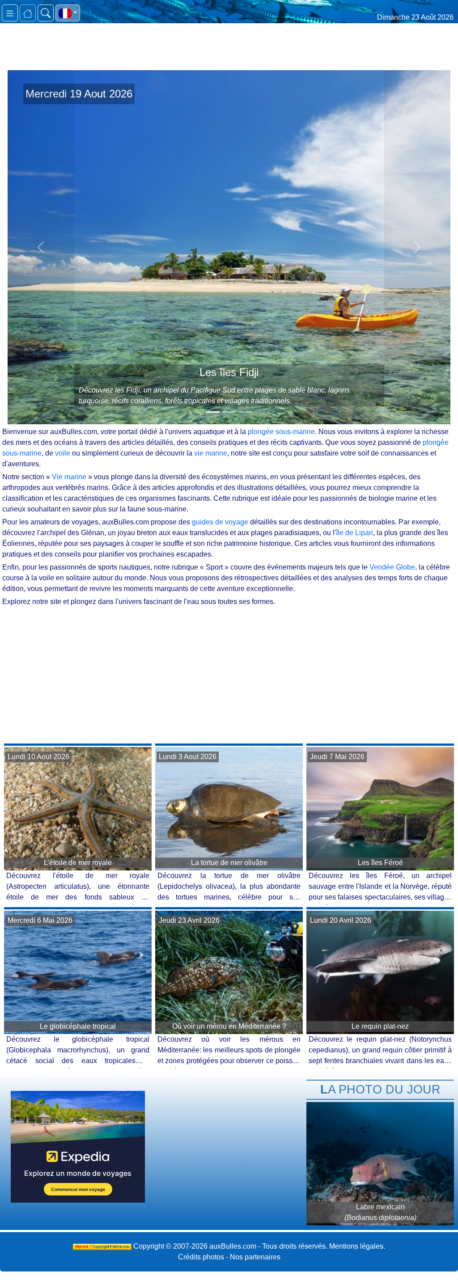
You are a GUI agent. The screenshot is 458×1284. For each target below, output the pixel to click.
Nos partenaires (255, 1257)
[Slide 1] (213, 412)
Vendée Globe (392, 567)
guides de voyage (220, 522)
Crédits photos (201, 1257)
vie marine (210, 453)
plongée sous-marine (281, 431)
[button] (67, 12)
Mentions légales (356, 1246)
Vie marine (69, 477)
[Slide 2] (229, 412)
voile (62, 453)
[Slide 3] (245, 412)
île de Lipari (354, 532)
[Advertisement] (229, 674)
